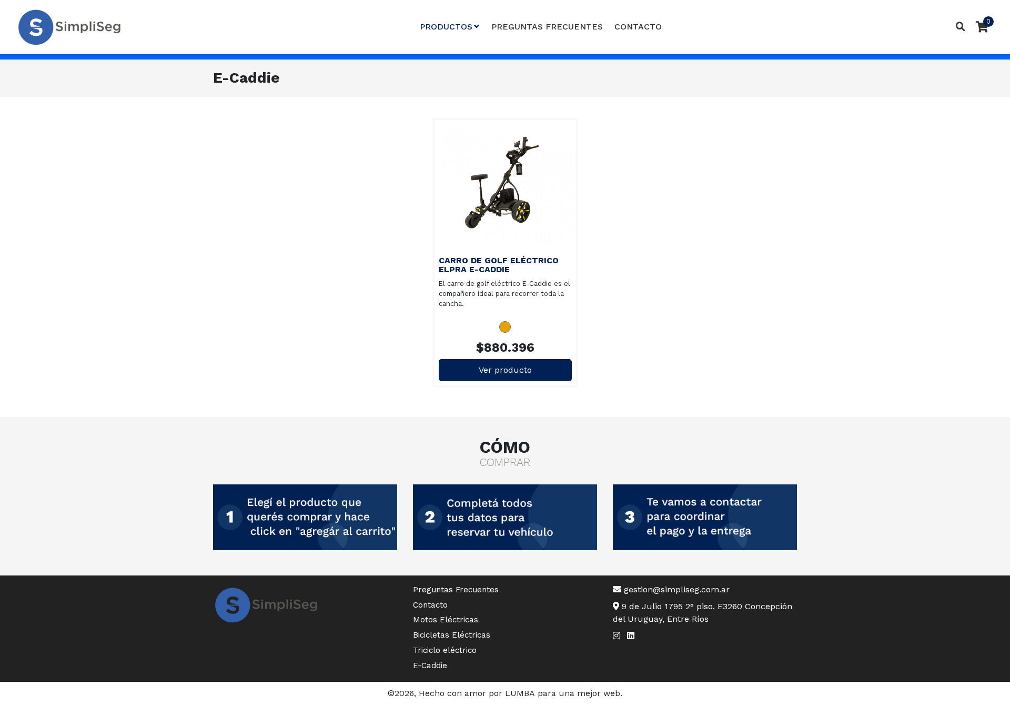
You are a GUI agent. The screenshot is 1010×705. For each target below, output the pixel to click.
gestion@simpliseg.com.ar (675, 589)
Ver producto (515, 185)
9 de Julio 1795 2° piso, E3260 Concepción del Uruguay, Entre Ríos (702, 612)
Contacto (638, 27)
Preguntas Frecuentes (547, 27)
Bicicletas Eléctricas (451, 635)
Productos (446, 27)
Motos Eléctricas (445, 619)
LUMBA (520, 693)
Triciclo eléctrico (445, 650)
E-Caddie (430, 665)
